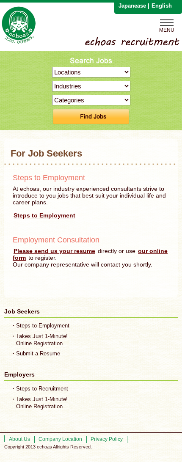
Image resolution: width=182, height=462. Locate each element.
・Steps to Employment (40, 325)
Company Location (60, 439)
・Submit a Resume (35, 353)
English (162, 6)
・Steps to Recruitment (39, 388)
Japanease (132, 6)
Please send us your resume (54, 251)
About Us (19, 439)
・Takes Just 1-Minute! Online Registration (39, 339)
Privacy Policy (107, 439)
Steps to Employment (44, 215)
